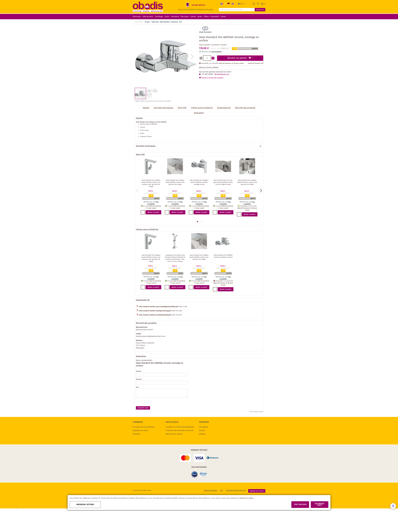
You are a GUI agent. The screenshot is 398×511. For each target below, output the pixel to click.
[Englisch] (232, 4)
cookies (84, 498)
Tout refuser (300, 504)
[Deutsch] (228, 4)
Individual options (85, 504)
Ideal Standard (165, 22)
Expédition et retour (140, 430)
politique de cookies (246, 498)
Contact (202, 430)
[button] (241, 3)
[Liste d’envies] (258, 3)
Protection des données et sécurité (179, 430)
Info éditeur (203, 427)
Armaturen (174, 22)
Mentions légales (210, 490)
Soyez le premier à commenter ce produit (212, 45)
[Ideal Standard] (205, 33)
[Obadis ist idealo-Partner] (194, 474)
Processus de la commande (143, 427)
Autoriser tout (319, 504)
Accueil (147, 22)
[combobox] (237, 9)
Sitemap (202, 434)
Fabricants (155, 22)
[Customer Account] (254, 3)
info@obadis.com (223, 74)
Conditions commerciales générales (180, 427)
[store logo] (148, 7)
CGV (221, 490)
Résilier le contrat (257, 491)
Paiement (136, 434)
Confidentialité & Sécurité (236, 490)
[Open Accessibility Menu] (393, 506)
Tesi (180, 22)
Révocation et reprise (174, 434)
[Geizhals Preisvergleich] (203, 474)
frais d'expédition (217, 52)
